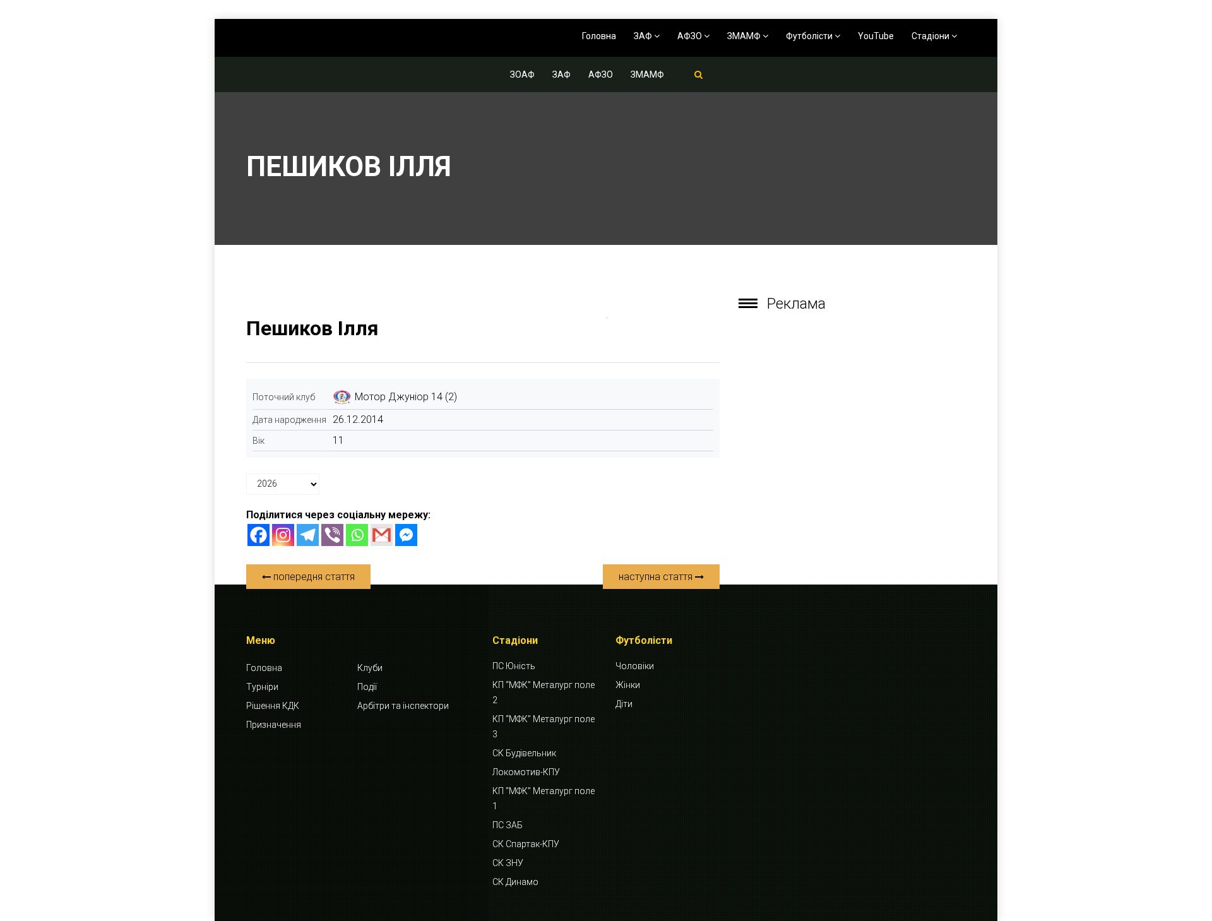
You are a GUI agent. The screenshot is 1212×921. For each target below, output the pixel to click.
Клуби (370, 668)
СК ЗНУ (507, 863)
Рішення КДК (272, 706)
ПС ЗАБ (507, 825)
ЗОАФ (522, 74)
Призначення (273, 725)
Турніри (262, 687)
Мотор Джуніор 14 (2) (406, 397)
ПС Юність (513, 666)
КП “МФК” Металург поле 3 (543, 726)
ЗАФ (644, 36)
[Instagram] (283, 535)
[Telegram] (308, 535)
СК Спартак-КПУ (525, 844)
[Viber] (332, 535)
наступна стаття (657, 577)
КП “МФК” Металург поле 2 (543, 692)
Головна (599, 36)
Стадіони (931, 36)
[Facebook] (258, 535)
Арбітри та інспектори (403, 706)
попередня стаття (313, 577)
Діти (624, 704)
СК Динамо (515, 882)
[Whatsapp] (357, 535)
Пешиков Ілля (312, 328)
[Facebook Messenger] (406, 535)
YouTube (876, 36)
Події (367, 687)
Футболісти (810, 36)
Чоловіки (634, 666)
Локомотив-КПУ (526, 772)
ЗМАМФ (745, 36)
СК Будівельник (524, 753)
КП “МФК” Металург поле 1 (543, 798)
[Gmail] (382, 535)
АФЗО (690, 36)
